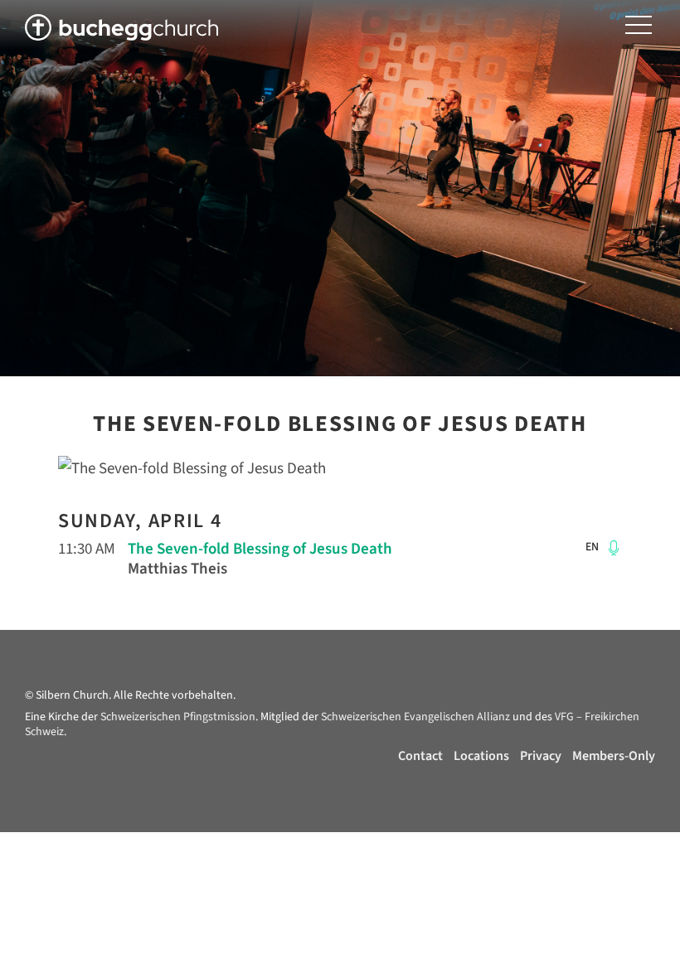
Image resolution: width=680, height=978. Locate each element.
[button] (638, 25)
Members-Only (613, 756)
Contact (420, 756)
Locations (481, 756)
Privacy (540, 756)
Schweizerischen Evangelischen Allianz (415, 717)
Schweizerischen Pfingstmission (177, 717)
